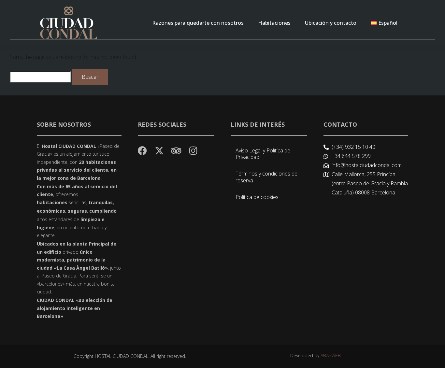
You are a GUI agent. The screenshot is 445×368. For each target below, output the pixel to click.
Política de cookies (257, 197)
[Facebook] (142, 150)
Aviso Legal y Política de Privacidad (263, 154)
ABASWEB (331, 355)
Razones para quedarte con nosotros (198, 22)
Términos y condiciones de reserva (266, 177)
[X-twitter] (159, 150)
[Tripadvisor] (176, 150)
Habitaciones (274, 22)
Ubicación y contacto (330, 22)
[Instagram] (193, 150)
